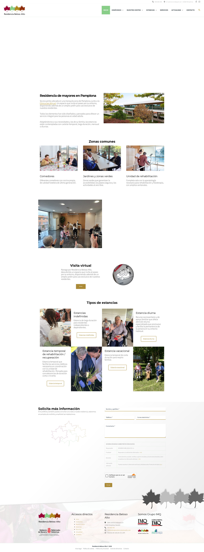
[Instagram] (199, 2)
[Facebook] (196, 2)
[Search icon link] (199, 10)
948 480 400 (158, 2)
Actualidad (79, 532)
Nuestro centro (80, 524)
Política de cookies (88, 549)
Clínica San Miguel (48, 103)
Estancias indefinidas (86, 335)
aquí (161, 464)
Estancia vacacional (117, 367)
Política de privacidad (102, 549)
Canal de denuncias (116, 549)
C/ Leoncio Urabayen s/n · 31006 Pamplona (179, 2)
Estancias (79, 527)
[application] (122, 10)
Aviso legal (78, 549)
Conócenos (79, 522)
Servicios (78, 529)
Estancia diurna (148, 339)
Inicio (77, 519)
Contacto (78, 535)
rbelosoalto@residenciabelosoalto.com (118, 530)
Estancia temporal (55, 383)
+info (140, 452)
